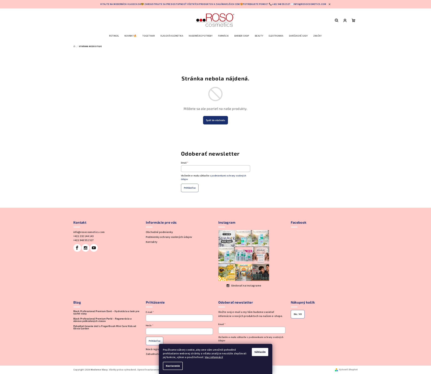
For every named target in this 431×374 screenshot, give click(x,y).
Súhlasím (260, 352)
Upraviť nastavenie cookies (152, 369)
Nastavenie (173, 366)
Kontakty (151, 242)
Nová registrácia (156, 349)
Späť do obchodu (215, 120)
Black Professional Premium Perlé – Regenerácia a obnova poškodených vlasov (102, 319)
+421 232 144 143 (83, 236)
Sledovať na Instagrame (246, 285)
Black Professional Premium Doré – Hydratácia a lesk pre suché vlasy (106, 312)
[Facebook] (77, 248)
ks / (298, 314)
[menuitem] (114, 36)
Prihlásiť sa (190, 188)
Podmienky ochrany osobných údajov (169, 237)
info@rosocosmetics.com (89, 232)
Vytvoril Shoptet (348, 369)
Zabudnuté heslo (156, 354)
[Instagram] (85, 248)
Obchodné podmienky (159, 232)
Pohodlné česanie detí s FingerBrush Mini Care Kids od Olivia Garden (104, 327)
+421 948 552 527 (83, 240)
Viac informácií (214, 357)
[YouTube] (94, 248)
